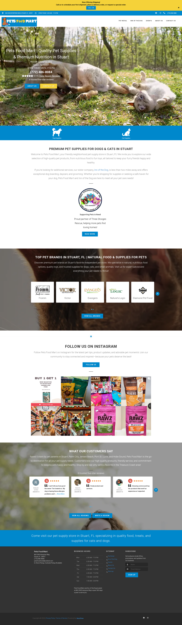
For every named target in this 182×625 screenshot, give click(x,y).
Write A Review (102, 516)
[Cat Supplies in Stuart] (126, 132)
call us (91, 8)
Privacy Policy (50, 618)
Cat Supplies (126, 138)
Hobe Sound (119, 456)
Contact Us (48, 86)
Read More (90, 234)
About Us (32, 86)
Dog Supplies (57, 138)
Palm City (74, 456)
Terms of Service (61, 618)
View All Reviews (80, 516)
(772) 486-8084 (41, 72)
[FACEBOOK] (156, 13)
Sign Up (131, 575)
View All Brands (92, 316)
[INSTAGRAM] (160, 13)
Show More (60, 494)
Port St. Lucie (101, 456)
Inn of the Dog (101, 170)
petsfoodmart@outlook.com (43, 561)
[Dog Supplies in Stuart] (57, 132)
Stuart (64, 456)
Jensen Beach (87, 456)
